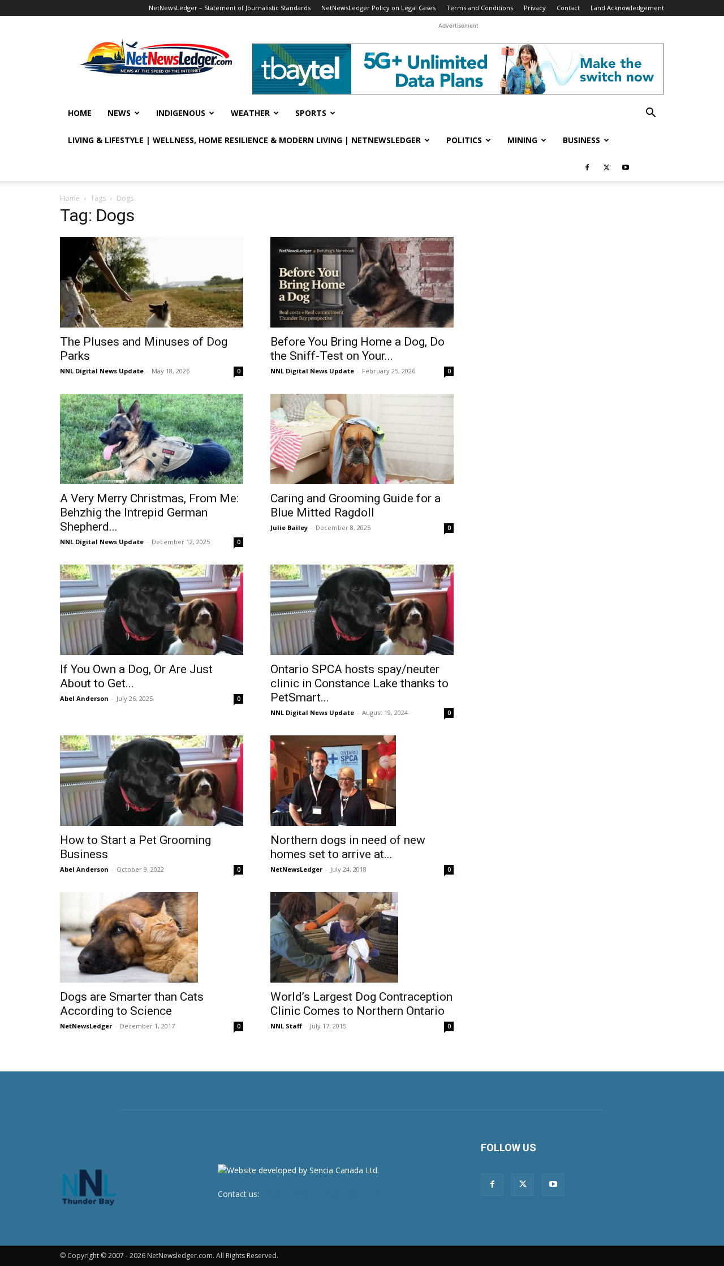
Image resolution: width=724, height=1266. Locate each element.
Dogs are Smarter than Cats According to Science (132, 1004)
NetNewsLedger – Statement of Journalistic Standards (230, 7)
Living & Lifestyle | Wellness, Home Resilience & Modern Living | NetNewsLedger (244, 140)
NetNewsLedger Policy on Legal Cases (378, 7)
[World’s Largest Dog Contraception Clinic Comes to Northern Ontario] (362, 937)
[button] (650, 114)
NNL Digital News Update (102, 371)
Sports (310, 112)
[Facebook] (587, 167)
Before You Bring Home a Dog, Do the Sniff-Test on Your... (357, 349)
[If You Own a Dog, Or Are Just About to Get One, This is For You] (151, 610)
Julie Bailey (289, 527)
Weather (250, 112)
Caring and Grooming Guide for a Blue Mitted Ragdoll (355, 505)
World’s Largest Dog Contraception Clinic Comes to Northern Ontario (361, 1004)
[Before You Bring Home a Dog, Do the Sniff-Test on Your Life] (362, 282)
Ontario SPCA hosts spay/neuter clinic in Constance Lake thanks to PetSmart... (359, 683)
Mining (522, 140)
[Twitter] (606, 167)
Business (581, 140)
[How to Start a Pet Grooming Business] (151, 780)
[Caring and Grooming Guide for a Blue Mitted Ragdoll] (362, 439)
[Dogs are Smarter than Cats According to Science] (151, 937)
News (119, 112)
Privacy (535, 7)
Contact (568, 7)
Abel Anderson (84, 698)
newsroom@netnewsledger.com (320, 1194)
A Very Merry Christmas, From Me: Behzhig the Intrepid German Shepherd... (149, 512)
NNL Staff (286, 1026)
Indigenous (180, 112)
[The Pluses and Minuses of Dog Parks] (151, 282)
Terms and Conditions (479, 7)
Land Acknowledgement (627, 7)
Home (80, 112)
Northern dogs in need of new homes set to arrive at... (347, 847)
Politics (464, 140)
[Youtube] (625, 167)
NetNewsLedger (296, 869)
